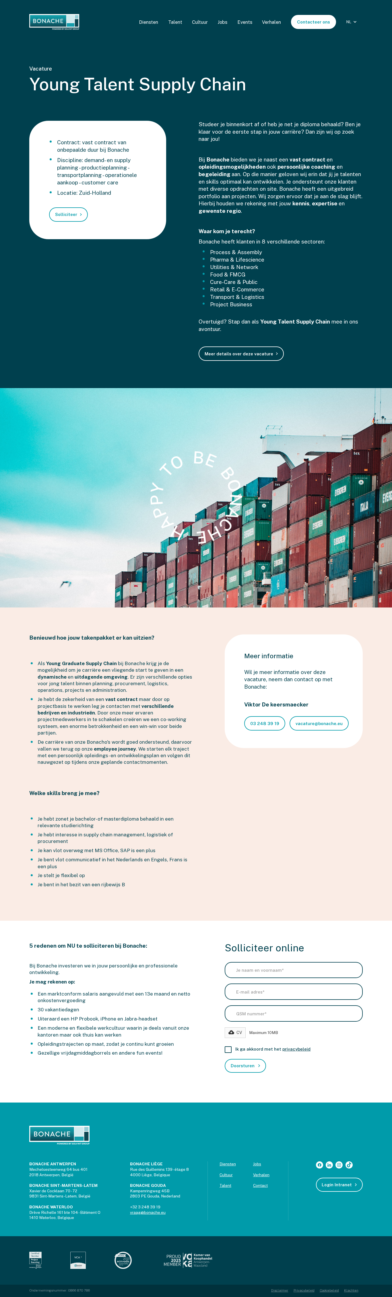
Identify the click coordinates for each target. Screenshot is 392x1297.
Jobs (222, 22)
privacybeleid (296, 1049)
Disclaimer (279, 1290)
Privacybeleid (304, 1290)
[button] (352, 21)
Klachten (351, 1290)
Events (244, 22)
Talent (175, 22)
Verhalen (271, 22)
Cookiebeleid (329, 1290)
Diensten (148, 22)
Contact (260, 1185)
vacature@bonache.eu (319, 723)
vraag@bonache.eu (148, 1212)
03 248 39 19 (264, 723)
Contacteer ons (313, 22)
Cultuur (200, 22)
